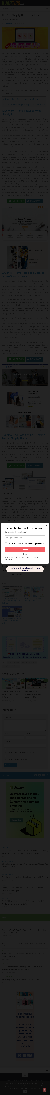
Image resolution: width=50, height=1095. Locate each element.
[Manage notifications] (44, 1090)
